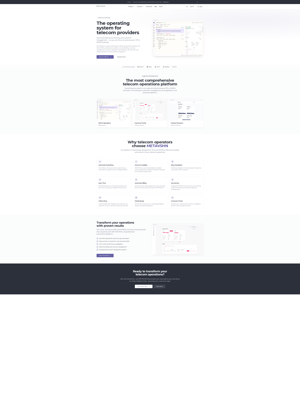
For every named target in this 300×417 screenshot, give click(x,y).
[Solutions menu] (144, 6)
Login (200, 6)
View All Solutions (104, 255)
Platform (130, 6)
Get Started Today (142, 286)
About (160, 6)
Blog (155, 6)
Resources (149, 6)
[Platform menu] (135, 6)
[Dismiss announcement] (197, 2)
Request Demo (121, 57)
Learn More (159, 286)
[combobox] (192, 6)
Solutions (139, 6)
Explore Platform (104, 57)
